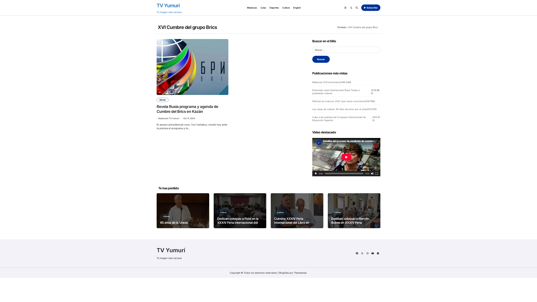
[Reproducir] (316, 173)
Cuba (263, 7)
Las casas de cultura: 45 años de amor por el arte (339, 109)
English (297, 7)
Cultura (286, 7)
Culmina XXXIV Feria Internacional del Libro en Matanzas (291, 222)
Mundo (163, 100)
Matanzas (252, 7)
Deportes (274, 7)
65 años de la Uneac (174, 222)
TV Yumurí (168, 5)
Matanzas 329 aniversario (326, 82)
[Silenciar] (372, 173)
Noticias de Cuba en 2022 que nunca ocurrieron (338, 101)
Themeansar (300, 272)
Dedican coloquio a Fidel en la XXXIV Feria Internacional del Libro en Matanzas (237, 222)
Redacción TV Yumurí (168, 118)
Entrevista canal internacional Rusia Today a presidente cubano (336, 92)
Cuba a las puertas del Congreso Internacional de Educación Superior (339, 119)
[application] (346, 157)
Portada (341, 27)
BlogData (284, 272)
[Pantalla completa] (376, 173)
